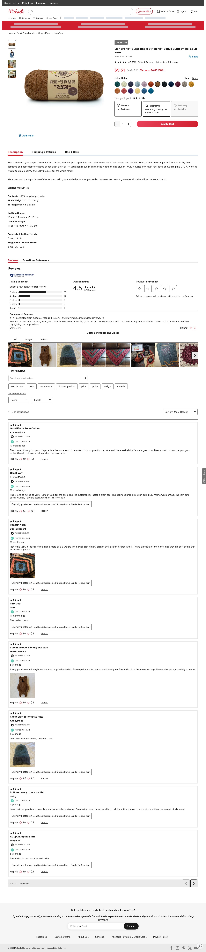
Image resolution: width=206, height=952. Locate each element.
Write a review (145, 62)
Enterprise (41, 3)
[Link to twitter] (190, 948)
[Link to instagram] (177, 948)
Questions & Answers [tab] (36, 260)
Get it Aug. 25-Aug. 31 (156, 109)
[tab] (15, 152)
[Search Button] (32, 11)
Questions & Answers (167, 62)
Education (53, 3)
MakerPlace (27, 3)
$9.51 (119, 70)
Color (187, 78)
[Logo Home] (16, 11)
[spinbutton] (123, 124)
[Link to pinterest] (183, 948)
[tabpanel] (103, 202)
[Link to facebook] (171, 948)
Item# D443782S (123, 56)
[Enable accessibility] (199, 945)
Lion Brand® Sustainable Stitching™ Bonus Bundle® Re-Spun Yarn (155, 50)
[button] (184, 11)
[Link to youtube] (196, 948)
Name (195, 78)
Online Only (121, 42)
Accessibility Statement (56, 948)
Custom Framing (11, 3)
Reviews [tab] (13, 260)
